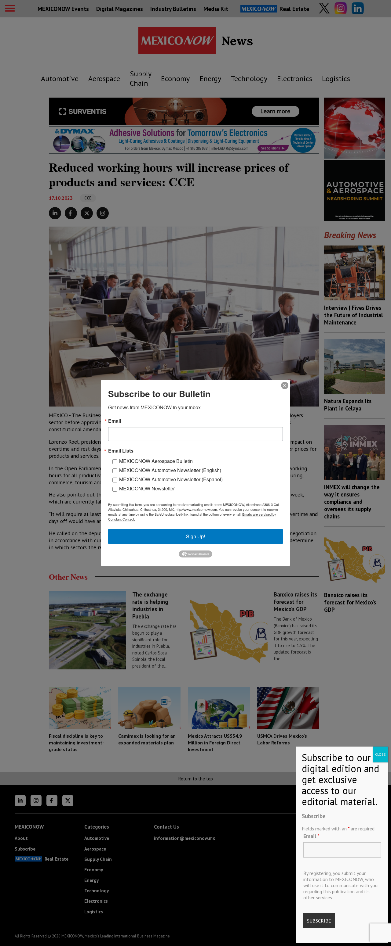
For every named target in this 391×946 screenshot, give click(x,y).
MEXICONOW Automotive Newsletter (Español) (171, 479)
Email (311, 836)
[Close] (284, 385)
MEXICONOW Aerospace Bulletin (156, 460)
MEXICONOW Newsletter (147, 488)
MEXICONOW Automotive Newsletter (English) (170, 470)
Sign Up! (195, 536)
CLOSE (380, 754)
